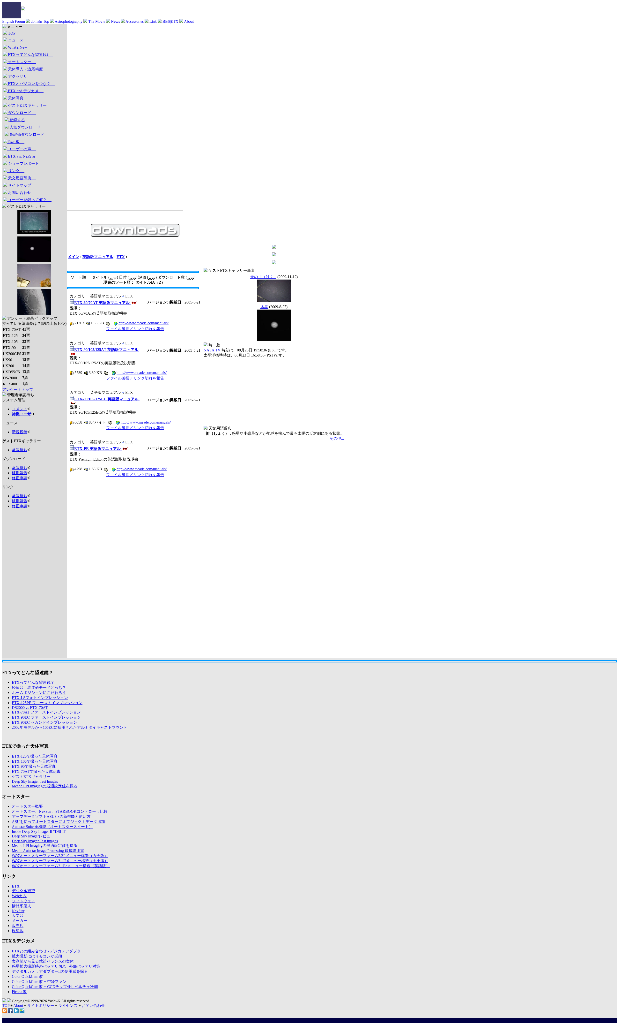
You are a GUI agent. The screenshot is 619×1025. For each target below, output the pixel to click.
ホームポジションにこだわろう (39, 693)
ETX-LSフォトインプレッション (40, 698)
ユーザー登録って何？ (29, 200)
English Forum (13, 21)
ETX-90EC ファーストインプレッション (46, 717)
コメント (19, 409)
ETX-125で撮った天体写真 (35, 756)
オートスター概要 (27, 806)
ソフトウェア (23, 901)
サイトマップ (21, 185)
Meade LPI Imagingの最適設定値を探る (44, 786)
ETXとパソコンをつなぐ (31, 84)
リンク (15, 171)
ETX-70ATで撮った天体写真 (36, 771)
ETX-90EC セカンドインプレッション (44, 722)
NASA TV (212, 350)
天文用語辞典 (21, 178)
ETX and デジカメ (25, 91)
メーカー (19, 921)
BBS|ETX (170, 21)
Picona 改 (19, 992)
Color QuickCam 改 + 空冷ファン (39, 981)
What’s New (19, 47)
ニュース (17, 40)
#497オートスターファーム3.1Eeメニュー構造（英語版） (61, 866)
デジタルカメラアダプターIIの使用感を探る (50, 971)
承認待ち (19, 450)
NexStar (18, 911)
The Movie (96, 21)
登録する (16, 120)
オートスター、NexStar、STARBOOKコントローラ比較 (60, 811)
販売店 (17, 926)
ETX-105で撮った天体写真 (35, 761)
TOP (11, 33)
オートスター (21, 62)
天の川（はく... (263, 277)
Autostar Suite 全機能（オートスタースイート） (52, 827)
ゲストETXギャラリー (29, 105)
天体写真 (17, 98)
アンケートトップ (17, 389)
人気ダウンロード (24, 127)
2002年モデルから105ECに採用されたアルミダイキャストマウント (69, 727)
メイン (73, 257)
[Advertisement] (21, 585)
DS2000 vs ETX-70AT (30, 708)
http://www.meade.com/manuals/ (143, 323)
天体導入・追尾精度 (27, 69)
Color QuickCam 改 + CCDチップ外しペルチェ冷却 (55, 987)
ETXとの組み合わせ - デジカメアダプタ (46, 951)
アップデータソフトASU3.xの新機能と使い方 (51, 816)
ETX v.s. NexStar (23, 156)
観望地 (17, 931)
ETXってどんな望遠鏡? (30, 55)
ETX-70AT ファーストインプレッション (46, 712)
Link (153, 21)
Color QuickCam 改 (27, 976)
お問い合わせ (21, 192)
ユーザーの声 (21, 149)
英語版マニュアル (97, 257)
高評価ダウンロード (26, 134)
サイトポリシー (40, 1005)
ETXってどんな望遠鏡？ (33, 682)
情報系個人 (21, 906)
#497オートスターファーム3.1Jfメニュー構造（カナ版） (60, 861)
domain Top (40, 21)
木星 (264, 307)
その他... (337, 438)
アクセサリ (19, 76)
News (115, 21)
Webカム (19, 896)
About (189, 21)
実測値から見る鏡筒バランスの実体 (43, 961)
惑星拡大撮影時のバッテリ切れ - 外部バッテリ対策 (56, 966)
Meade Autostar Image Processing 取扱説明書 (48, 851)
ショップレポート (25, 163)
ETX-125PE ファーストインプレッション (47, 703)
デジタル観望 (23, 891)
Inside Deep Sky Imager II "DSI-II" (39, 831)
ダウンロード (21, 113)
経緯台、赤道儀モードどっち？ (39, 687)
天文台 (17, 915)
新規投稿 (19, 432)
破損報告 (19, 473)
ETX (121, 257)
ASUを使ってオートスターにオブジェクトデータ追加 (58, 822)
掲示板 (15, 142)
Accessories (134, 21)
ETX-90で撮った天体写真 (34, 766)
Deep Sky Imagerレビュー (33, 836)
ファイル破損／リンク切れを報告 (135, 329)
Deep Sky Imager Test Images (35, 781)
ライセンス (68, 1005)
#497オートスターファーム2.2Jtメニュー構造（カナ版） (60, 856)
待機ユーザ (21, 414)
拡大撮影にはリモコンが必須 (37, 956)
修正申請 (19, 478)
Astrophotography (69, 21)
